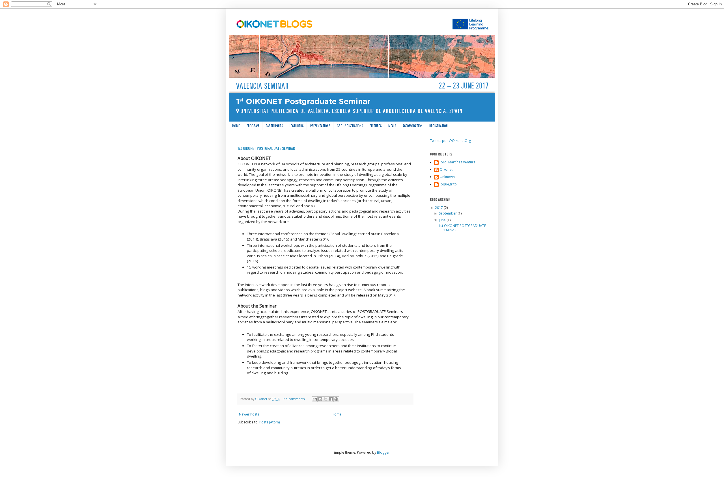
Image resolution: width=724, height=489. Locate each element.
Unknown (447, 177)
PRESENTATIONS (320, 126)
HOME (236, 126)
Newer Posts (249, 414)
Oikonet (446, 170)
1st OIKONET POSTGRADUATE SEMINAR (266, 148)
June (443, 220)
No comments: (294, 399)
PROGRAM (253, 126)
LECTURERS (296, 126)
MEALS (392, 126)
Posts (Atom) (269, 422)
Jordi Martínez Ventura (457, 162)
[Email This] (315, 399)
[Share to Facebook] (331, 399)
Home (337, 414)
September (448, 213)
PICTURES (376, 126)
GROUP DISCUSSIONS (350, 126)
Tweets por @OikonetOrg (450, 140)
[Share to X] (325, 399)
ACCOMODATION (413, 126)
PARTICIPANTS (274, 126)
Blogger (383, 452)
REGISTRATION (438, 126)
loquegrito (448, 184)
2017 (439, 207)
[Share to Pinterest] (336, 399)
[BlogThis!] (320, 399)
